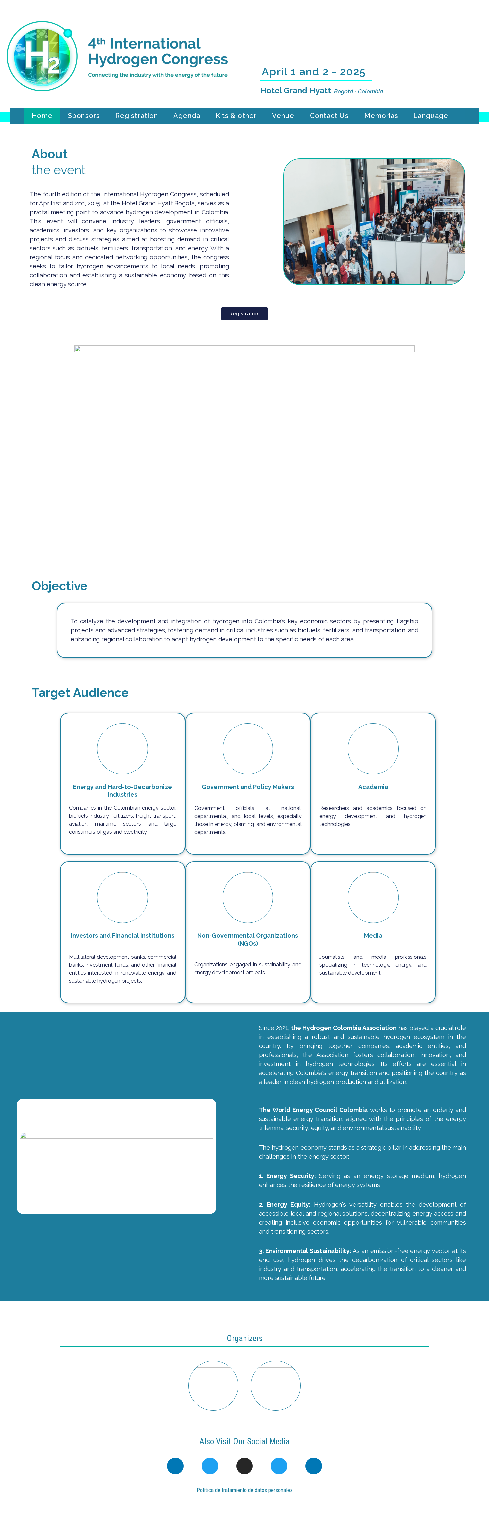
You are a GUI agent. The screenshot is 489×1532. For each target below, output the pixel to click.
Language (430, 116)
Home (42, 116)
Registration (136, 116)
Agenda (186, 116)
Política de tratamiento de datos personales (245, 1490)
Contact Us (329, 116)
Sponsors (84, 116)
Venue (283, 116)
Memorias (381, 116)
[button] (291, 221)
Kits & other (236, 116)
